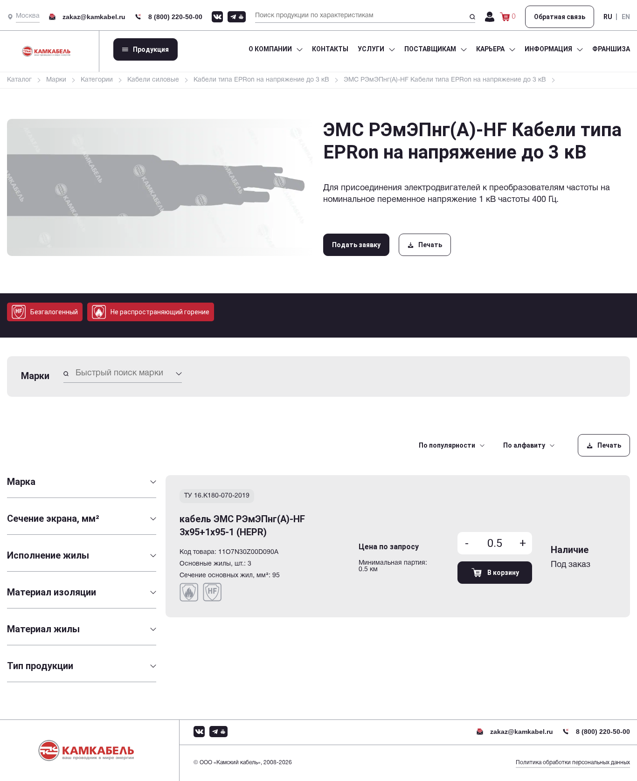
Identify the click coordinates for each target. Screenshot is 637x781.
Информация (548, 49)
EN (626, 17)
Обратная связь (559, 17)
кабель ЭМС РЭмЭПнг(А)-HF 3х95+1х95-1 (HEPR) (242, 525)
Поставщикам (430, 49)
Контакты (330, 49)
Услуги (371, 49)
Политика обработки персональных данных (573, 762)
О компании (270, 49)
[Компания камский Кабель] (93, 750)
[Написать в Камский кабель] (217, 16)
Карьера (490, 49)
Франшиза (611, 49)
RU (607, 17)
